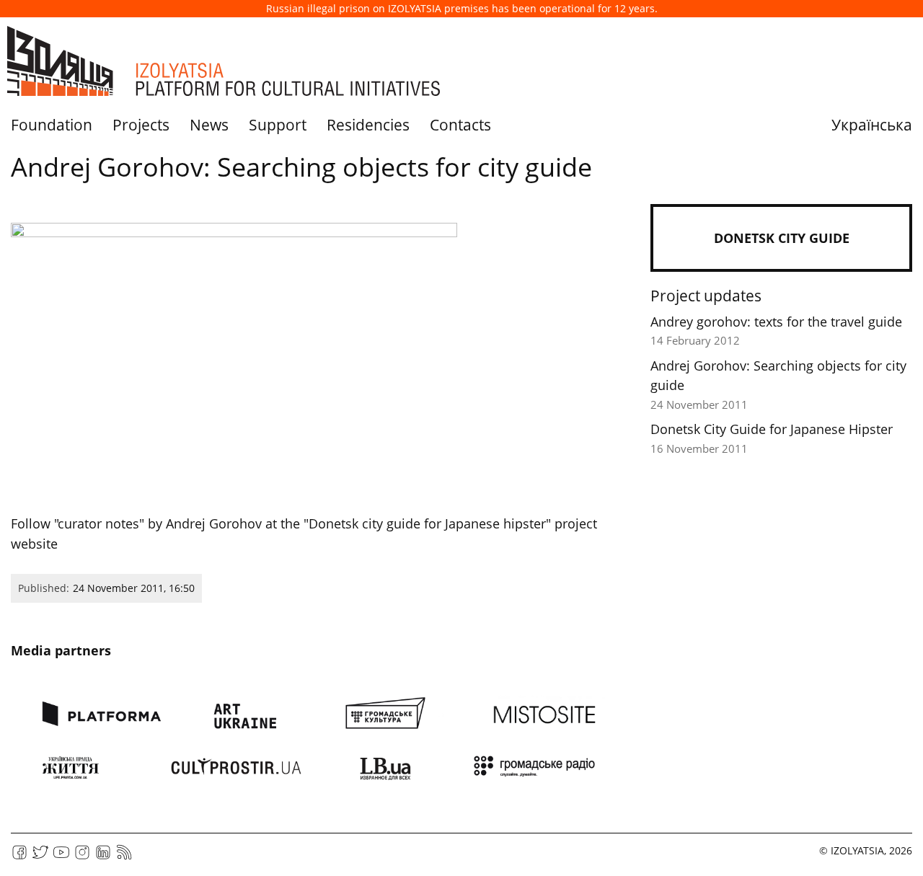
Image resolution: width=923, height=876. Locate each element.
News (209, 125)
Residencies (368, 125)
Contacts (460, 125)
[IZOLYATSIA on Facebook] (19, 857)
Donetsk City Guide (781, 238)
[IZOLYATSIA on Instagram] (82, 857)
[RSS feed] (124, 857)
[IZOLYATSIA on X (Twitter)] (40, 857)
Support (277, 125)
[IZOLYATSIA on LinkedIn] (103, 857)
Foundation (51, 125)
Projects (140, 125)
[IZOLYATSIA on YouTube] (61, 857)
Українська (871, 125)
